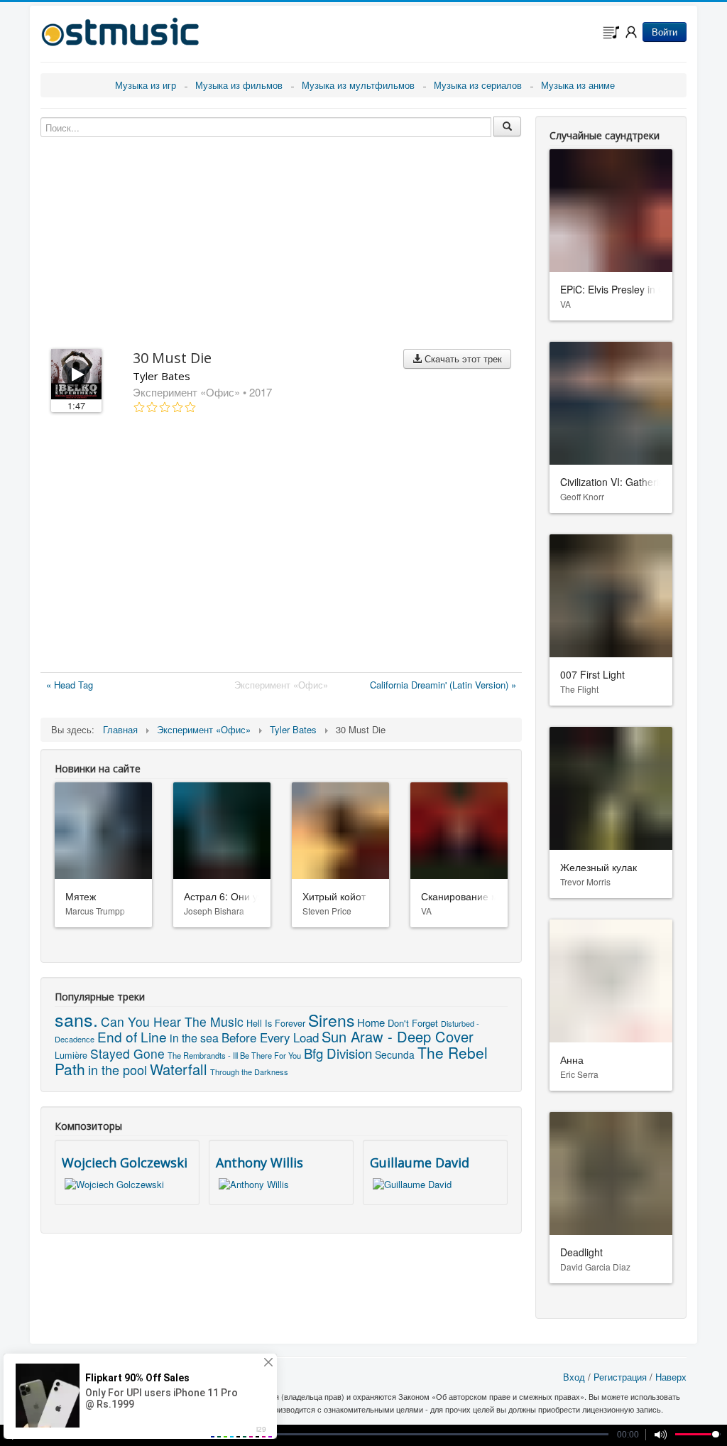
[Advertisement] (281, 545)
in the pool (117, 1069)
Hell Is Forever (275, 1023)
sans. (76, 1019)
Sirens (331, 1020)
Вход (574, 1376)
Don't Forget (413, 1023)
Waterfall (178, 1069)
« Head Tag (69, 684)
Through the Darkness (249, 1071)
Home (371, 1022)
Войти (664, 31)
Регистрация (620, 1376)
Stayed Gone (127, 1053)
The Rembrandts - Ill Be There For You (234, 1055)
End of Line (132, 1036)
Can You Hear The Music (172, 1021)
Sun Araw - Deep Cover (398, 1036)
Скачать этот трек (462, 358)
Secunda (395, 1054)
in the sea (194, 1038)
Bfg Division (338, 1053)
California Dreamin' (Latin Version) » (443, 684)
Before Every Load (270, 1037)
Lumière (71, 1055)
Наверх (671, 1376)
